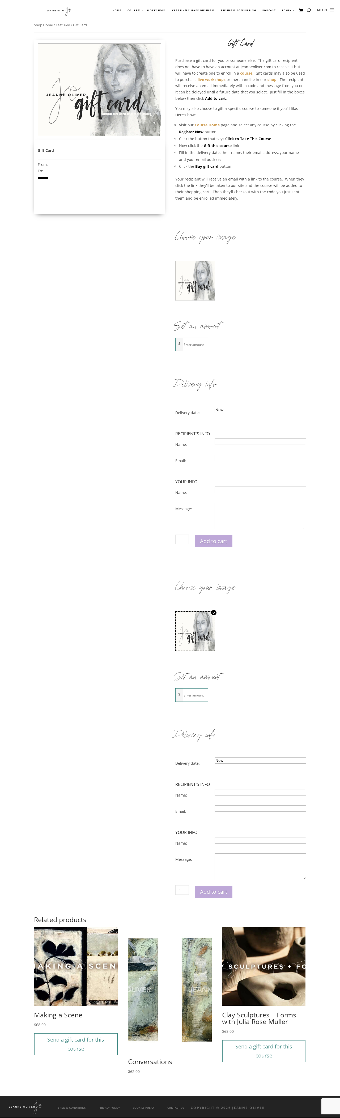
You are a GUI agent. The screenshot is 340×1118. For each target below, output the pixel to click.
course (246, 73)
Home (117, 10)
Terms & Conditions (71, 1108)
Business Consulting (238, 10)
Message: (183, 508)
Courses (134, 10)
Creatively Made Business (193, 10)
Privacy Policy (109, 1108)
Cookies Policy (144, 1108)
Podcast (269, 10)
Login (287, 10)
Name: (181, 444)
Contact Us (175, 1108)
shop (272, 79)
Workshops (156, 10)
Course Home (207, 124)
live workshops (212, 79)
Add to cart (213, 541)
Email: (180, 460)
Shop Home (43, 25)
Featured (63, 25)
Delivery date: (187, 412)
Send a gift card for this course (75, 1044)
